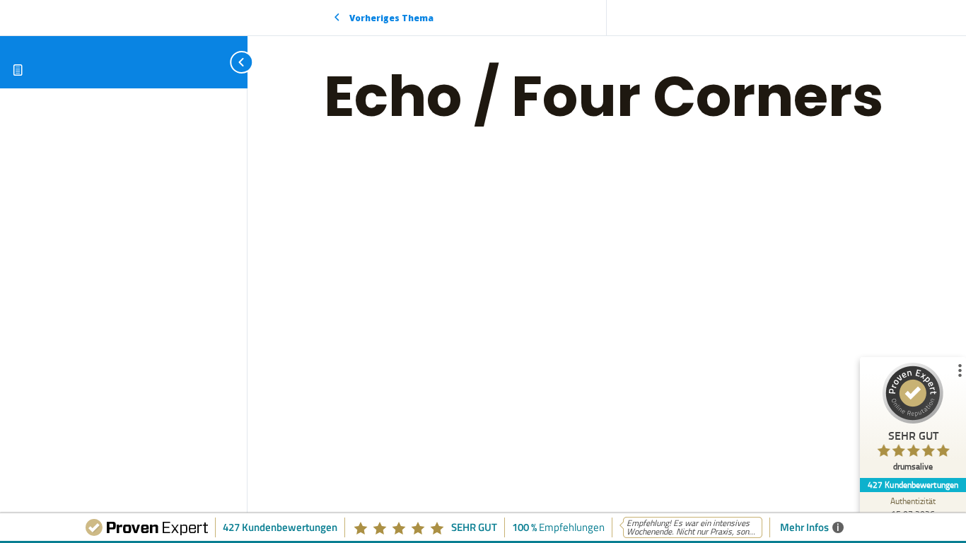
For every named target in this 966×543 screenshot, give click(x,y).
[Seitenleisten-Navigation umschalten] (226, 61)
